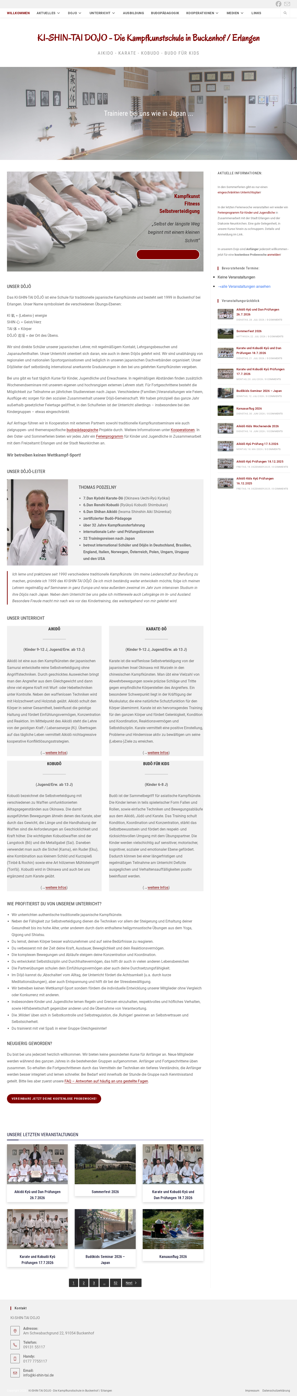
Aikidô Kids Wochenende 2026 (257, 426)
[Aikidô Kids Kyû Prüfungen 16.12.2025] (225, 483)
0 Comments (274, 319)
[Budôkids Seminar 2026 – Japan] (225, 393)
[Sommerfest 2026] (225, 333)
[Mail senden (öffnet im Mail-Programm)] (286, 4)
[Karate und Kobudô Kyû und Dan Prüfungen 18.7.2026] (225, 353)
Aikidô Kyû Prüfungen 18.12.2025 (259, 461)
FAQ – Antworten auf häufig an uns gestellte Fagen (106, 1081)
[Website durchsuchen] (285, 13)
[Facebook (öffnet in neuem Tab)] (278, 4)
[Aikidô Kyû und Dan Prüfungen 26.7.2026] (225, 314)
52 (115, 1283)
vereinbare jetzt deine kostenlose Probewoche (168, 254)
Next (129, 1283)
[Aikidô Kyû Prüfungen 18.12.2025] (225, 464)
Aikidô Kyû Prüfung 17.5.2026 (257, 444)
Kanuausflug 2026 (249, 408)
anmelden (273, 254)
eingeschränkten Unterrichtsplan (239, 192)
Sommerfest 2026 (249, 331)
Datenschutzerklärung (276, 1390)
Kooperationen (183, 430)
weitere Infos (55, 753)
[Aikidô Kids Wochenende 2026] (225, 428)
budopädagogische (82, 430)
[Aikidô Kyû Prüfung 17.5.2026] (225, 446)
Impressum (252, 1390)
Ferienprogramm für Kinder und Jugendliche (246, 212)
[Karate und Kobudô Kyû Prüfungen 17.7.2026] (225, 374)
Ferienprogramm (109, 436)
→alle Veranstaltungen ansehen (244, 286)
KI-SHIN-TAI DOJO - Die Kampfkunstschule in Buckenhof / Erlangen (148, 38)
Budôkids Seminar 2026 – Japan (259, 391)
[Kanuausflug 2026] (225, 411)
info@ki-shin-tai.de (38, 1375)
